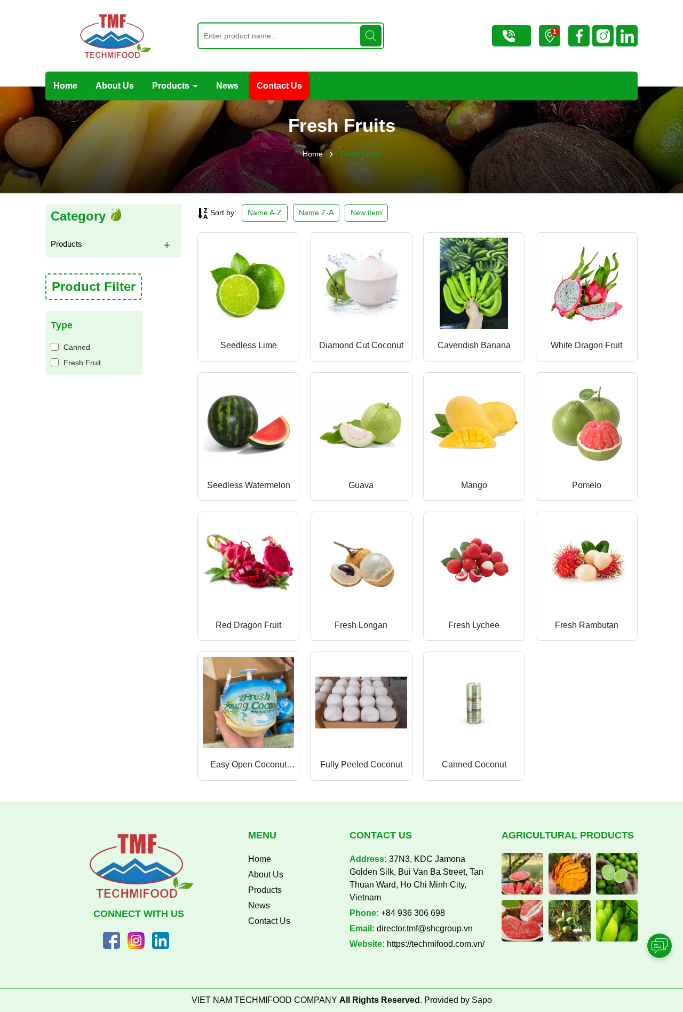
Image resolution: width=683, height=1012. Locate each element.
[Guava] (361, 423)
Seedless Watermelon (248, 485)
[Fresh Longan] (361, 562)
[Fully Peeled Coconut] (361, 702)
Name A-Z (265, 212)
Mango (474, 485)
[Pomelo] (586, 423)
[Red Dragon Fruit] (248, 562)
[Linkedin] (160, 939)
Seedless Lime (248, 345)
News (227, 85)
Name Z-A (316, 212)
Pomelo (586, 485)
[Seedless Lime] (248, 283)
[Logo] (113, 36)
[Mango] (474, 423)
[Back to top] (660, 916)
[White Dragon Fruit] (586, 283)
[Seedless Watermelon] (248, 423)
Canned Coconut (474, 764)
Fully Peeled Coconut (361, 764)
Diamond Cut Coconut (361, 345)
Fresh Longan (361, 625)
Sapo (482, 1000)
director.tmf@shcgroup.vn (425, 928)
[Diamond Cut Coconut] (361, 283)
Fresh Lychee (473, 625)
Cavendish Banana (474, 345)
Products (172, 85)
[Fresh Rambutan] (586, 562)
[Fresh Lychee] (474, 562)
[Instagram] (136, 939)
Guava (361, 485)
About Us (115, 85)
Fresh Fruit (82, 362)
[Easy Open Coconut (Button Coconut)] (248, 702)
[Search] (371, 35)
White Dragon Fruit (586, 345)
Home (65, 85)
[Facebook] (111, 939)
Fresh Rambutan (586, 625)
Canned (76, 347)
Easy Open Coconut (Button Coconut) (248, 765)
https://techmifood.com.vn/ (436, 943)
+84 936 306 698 (413, 912)
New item (366, 212)
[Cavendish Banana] (474, 283)
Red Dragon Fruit (248, 625)
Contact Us (279, 85)
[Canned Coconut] (474, 702)
